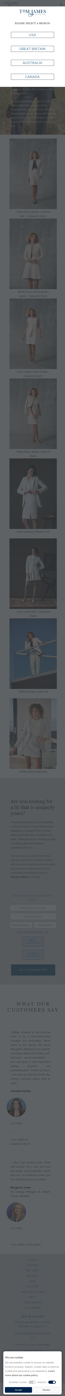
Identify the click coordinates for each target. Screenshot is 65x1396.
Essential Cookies (18, 1382)
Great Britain (32, 49)
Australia (32, 63)
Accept (18, 1390)
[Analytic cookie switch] (52, 1382)
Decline (46, 1390)
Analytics (42, 1382)
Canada (32, 77)
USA (32, 35)
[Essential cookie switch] (32, 1382)
